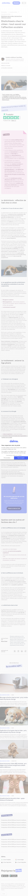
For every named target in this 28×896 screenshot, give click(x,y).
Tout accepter (20, 457)
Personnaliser (7, 457)
